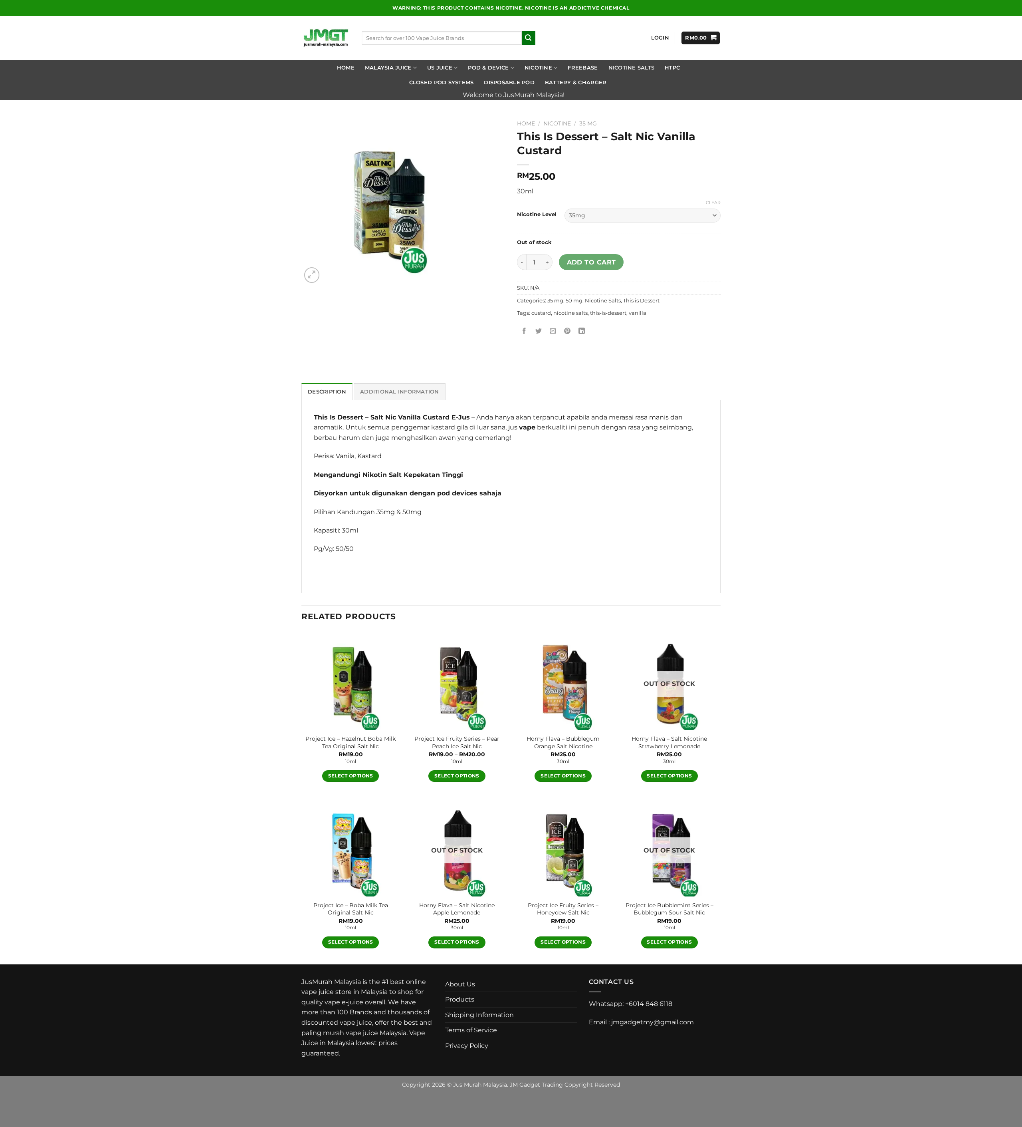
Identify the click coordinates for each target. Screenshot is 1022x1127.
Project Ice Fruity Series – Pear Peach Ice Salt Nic (456, 742)
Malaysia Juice (388, 68)
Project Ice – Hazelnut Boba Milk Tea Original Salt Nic (350, 742)
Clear (713, 202)
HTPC (672, 68)
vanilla (637, 313)
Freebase (583, 68)
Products (459, 999)
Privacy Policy (466, 1045)
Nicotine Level (537, 214)
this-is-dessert (608, 313)
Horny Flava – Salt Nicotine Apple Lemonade (457, 909)
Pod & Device (488, 68)
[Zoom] (312, 275)
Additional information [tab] (399, 392)
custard (541, 313)
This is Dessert (641, 301)
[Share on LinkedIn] (581, 331)
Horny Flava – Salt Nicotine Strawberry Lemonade (669, 742)
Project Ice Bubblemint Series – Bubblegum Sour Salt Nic (669, 909)
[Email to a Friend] (553, 331)
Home (346, 68)
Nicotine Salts (631, 68)
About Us (460, 984)
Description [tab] (327, 392)
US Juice (439, 68)
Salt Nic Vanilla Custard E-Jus (420, 417)
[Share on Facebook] (524, 331)
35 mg (588, 123)
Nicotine (538, 68)
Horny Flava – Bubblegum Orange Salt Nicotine (563, 742)
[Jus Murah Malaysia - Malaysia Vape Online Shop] (325, 38)
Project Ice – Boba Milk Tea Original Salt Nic (350, 909)
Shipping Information (479, 1015)
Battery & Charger (575, 82)
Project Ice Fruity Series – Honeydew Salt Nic (563, 909)
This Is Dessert (338, 417)
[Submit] (528, 38)
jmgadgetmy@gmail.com (652, 1022)
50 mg (574, 301)
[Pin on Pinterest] (567, 331)
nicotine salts (570, 313)
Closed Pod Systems (441, 82)
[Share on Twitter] (538, 331)
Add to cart (591, 262)
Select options (350, 776)
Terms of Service (471, 1030)
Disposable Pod (509, 82)
